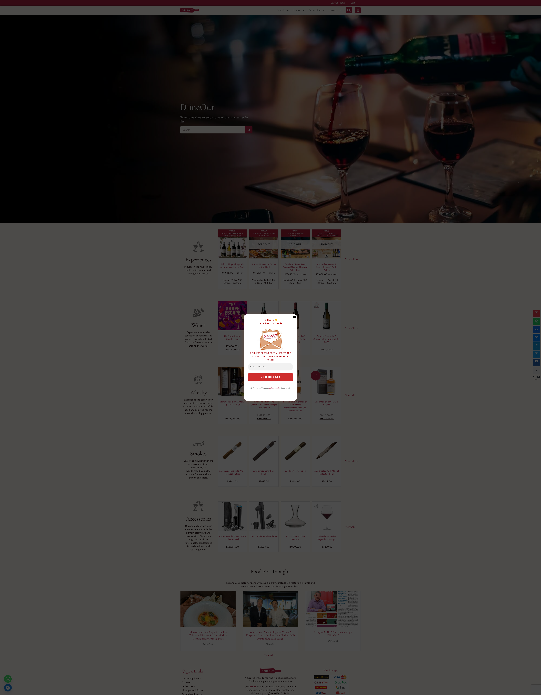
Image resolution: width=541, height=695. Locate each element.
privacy (274, 387)
